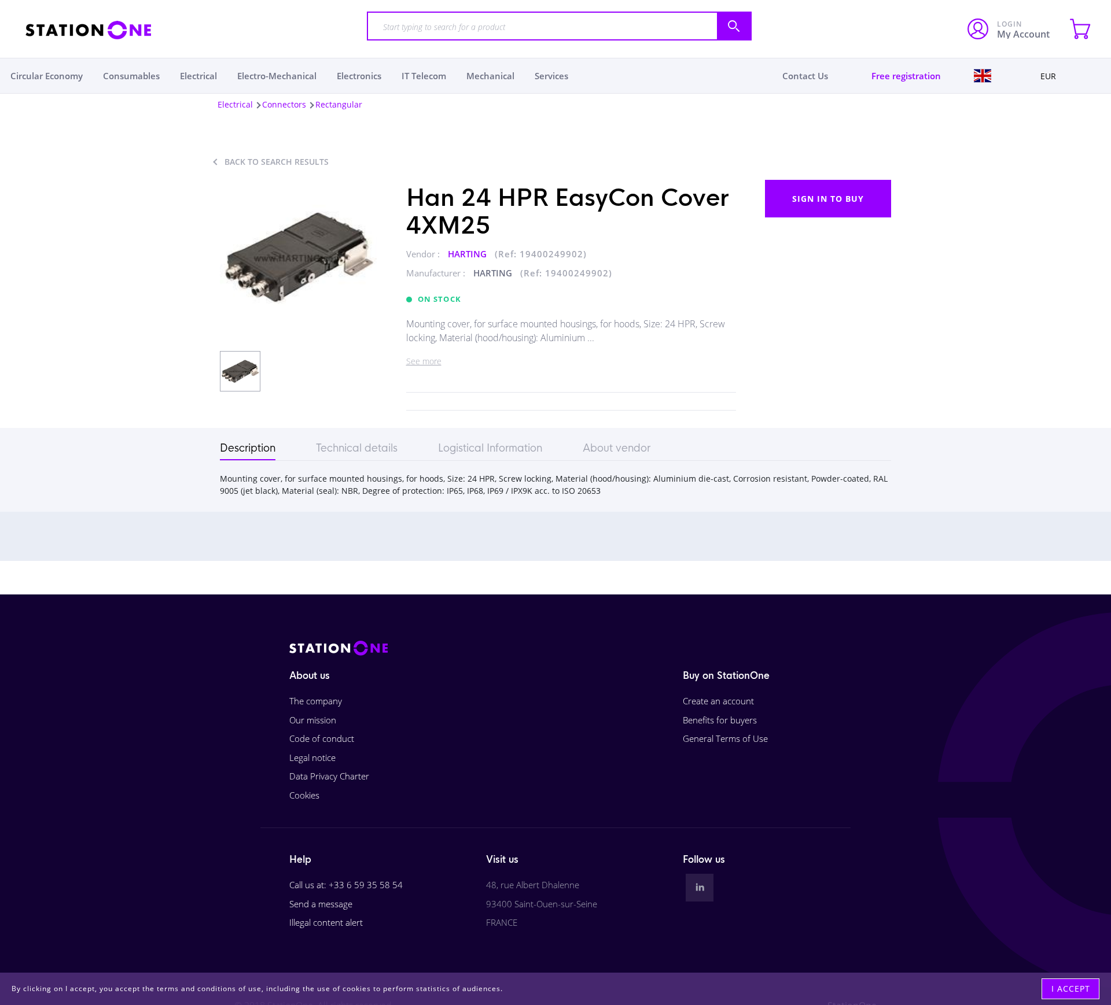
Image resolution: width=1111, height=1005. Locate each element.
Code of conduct (321, 738)
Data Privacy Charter (329, 776)
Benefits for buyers (720, 720)
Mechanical (490, 76)
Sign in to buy (828, 198)
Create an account (718, 701)
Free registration (906, 76)
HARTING (468, 254)
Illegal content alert (326, 922)
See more (424, 361)
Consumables (131, 76)
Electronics (359, 76)
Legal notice (312, 757)
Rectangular (338, 104)
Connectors (284, 104)
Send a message (320, 904)
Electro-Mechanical (277, 76)
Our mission (312, 720)
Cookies (304, 795)
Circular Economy (46, 76)
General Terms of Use (725, 738)
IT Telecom (424, 76)
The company (315, 701)
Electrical (198, 76)
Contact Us (805, 76)
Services (551, 76)
